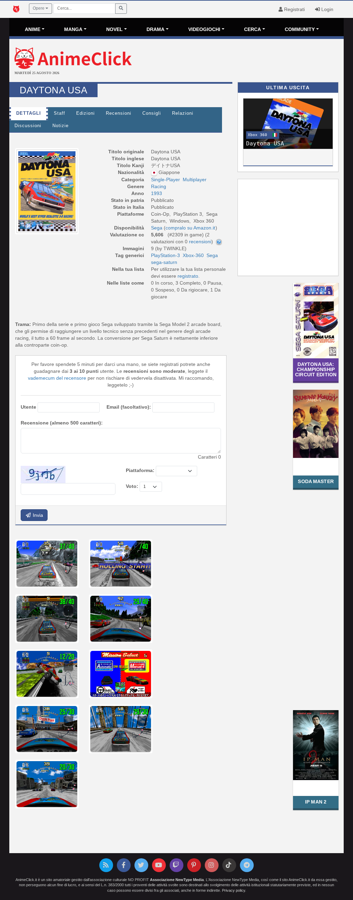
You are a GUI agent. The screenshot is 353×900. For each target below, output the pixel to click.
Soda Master (315, 481)
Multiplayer (194, 179)
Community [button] (300, 29)
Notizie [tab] (60, 125)
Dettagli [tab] (28, 113)
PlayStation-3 (165, 255)
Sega (212, 255)
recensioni (200, 241)
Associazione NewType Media (177, 880)
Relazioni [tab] (182, 113)
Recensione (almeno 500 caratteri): (62, 423)
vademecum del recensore (57, 378)
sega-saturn (164, 262)
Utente (28, 407)
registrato (188, 276)
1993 (156, 193)
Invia (37, 515)
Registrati (294, 9)
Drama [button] (155, 29)
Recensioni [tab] (118, 113)
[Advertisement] (232, 61)
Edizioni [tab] (85, 113)
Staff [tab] (59, 113)
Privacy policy (233, 890)
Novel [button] (114, 29)
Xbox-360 (193, 255)
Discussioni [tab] (27, 125)
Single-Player (165, 179)
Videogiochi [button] (204, 29)
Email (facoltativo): (129, 407)
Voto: (132, 486)
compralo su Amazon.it (190, 228)
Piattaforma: (140, 470)
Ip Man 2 (315, 802)
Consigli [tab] (151, 113)
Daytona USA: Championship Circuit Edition (315, 369)
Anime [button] (32, 29)
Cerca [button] (252, 29)
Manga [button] (73, 29)
